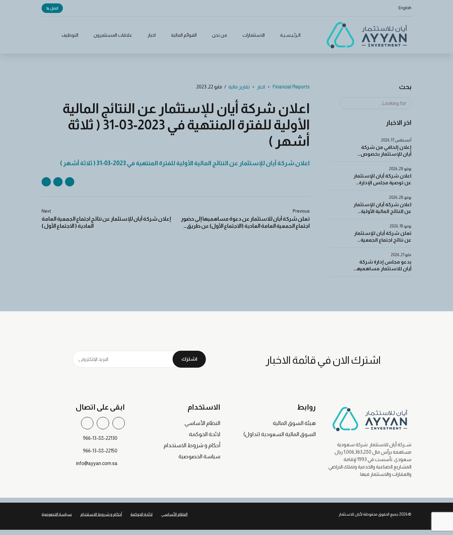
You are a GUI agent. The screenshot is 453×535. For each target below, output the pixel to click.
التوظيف (70, 35)
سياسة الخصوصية (199, 456)
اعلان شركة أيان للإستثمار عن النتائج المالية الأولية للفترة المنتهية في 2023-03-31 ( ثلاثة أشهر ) (185, 163)
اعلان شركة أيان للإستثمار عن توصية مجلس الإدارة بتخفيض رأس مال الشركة (382, 182)
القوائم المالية (184, 35)
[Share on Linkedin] (46, 181)
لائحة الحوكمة (204, 434)
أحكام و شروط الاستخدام (192, 445)
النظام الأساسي (202, 423)
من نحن (219, 35)
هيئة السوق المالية (294, 423)
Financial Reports (291, 86)
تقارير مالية (239, 86)
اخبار (152, 35)
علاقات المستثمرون (113, 35)
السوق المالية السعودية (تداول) (279, 434)
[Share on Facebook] (69, 181)
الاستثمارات (254, 35)
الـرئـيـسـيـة (290, 35)
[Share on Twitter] (58, 181)
